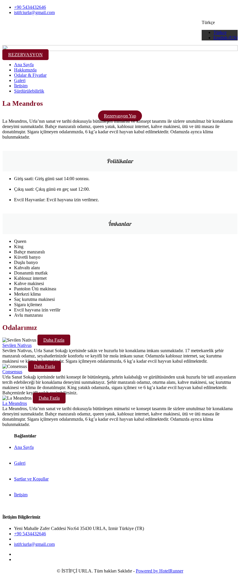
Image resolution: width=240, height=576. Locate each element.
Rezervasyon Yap (120, 115)
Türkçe (220, 32)
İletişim (21, 85)
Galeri (19, 80)
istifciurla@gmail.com (34, 12)
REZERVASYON (25, 54)
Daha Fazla (53, 340)
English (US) (225, 37)
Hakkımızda (25, 69)
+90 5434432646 (30, 7)
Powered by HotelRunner (159, 570)
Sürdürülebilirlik (29, 90)
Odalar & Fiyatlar (30, 75)
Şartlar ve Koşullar (31, 478)
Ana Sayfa (24, 64)
